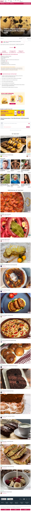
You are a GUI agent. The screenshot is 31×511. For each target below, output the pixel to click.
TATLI (1, 389)
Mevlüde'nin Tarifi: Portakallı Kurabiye (6, 154)
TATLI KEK (1, 263)
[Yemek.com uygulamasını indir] (3, 499)
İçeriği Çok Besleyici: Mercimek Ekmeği (7, 466)
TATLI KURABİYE (2, 153)
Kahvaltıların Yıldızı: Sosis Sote (5, 214)
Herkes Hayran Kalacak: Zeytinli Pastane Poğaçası (8, 365)
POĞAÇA (1, 364)
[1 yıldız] (28, 40)
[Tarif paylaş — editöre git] (12, 98)
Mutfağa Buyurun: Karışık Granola (6, 491)
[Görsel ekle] (29, 123)
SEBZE (1, 339)
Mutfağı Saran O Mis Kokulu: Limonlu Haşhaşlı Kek (8, 264)
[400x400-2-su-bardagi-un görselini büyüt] (6, 60)
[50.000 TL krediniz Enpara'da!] (12, 113)
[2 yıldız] (29, 40)
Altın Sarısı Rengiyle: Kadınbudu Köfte (6, 315)
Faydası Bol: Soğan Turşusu (5, 239)
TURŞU (1, 238)
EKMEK (1, 465)
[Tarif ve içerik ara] (22, 1)
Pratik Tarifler (2, 3)
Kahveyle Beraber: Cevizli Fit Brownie (6, 441)
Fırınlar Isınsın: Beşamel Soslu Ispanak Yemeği (8, 340)
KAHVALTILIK (2, 490)
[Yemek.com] (2, 1)
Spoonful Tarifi (7, 3)
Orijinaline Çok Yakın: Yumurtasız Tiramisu (7, 416)
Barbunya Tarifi (12, 3)
